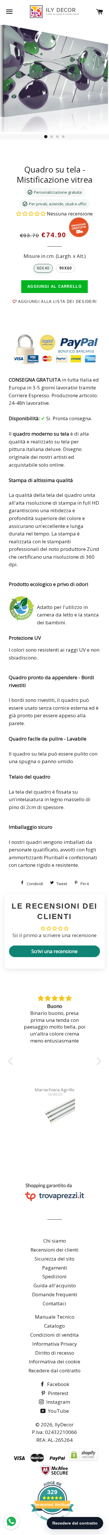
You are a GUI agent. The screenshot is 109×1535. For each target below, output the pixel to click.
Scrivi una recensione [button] (54, 951)
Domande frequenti (54, 1294)
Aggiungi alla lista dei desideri (56, 301)
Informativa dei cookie (54, 1361)
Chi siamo (54, 1240)
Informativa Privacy (54, 1343)
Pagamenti (54, 1267)
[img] (54, 998)
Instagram (57, 1402)
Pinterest (57, 1393)
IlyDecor (64, 1424)
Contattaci (54, 1303)
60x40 (43, 268)
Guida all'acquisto (54, 1285)
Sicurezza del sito (54, 1258)
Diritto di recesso (54, 1352)
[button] (31, 213)
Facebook (57, 1384)
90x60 (65, 268)
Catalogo (54, 1325)
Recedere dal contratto (54, 1370)
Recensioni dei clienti (54, 1249)
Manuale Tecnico (54, 1316)
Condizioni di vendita (54, 1334)
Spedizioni (54, 1276)
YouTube (58, 1411)
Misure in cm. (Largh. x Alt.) (55, 256)
